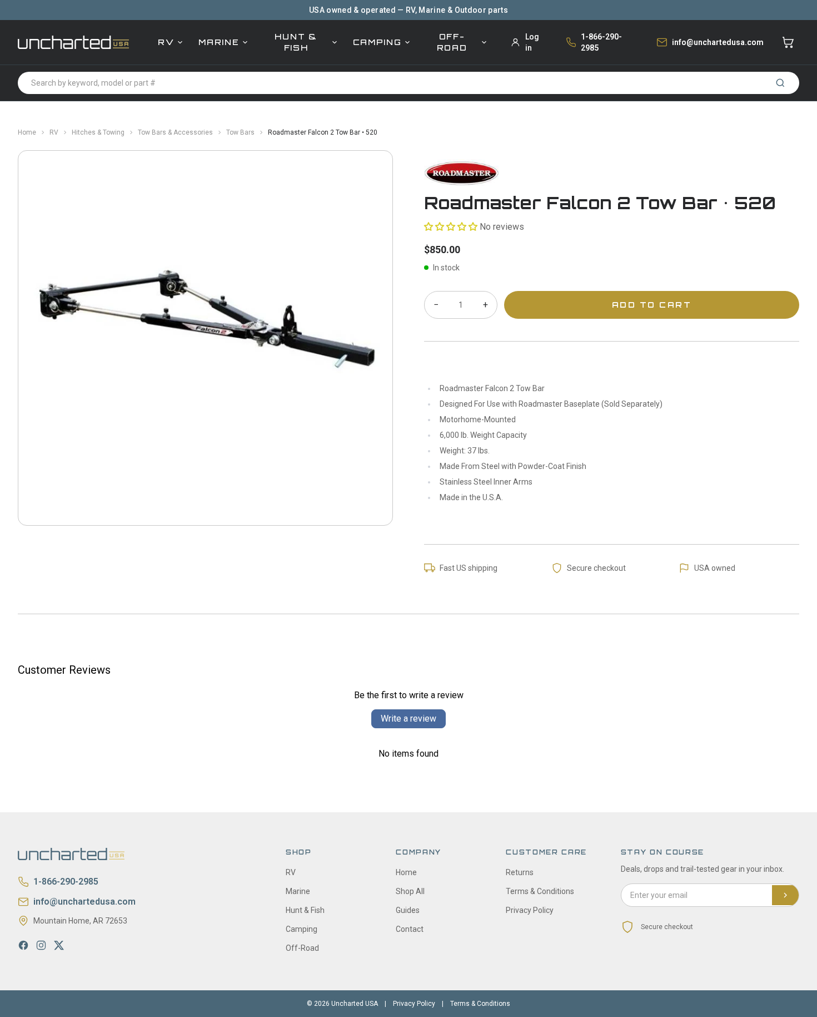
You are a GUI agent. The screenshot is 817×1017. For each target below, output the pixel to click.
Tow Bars (240, 132)
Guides (408, 910)
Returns (520, 872)
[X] (58, 945)
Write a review (408, 718)
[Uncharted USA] (73, 42)
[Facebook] (23, 945)
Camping (377, 42)
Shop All (410, 891)
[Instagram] (41, 945)
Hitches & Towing (98, 132)
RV (166, 42)
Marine (218, 42)
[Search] (780, 83)
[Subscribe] (785, 895)
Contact (410, 929)
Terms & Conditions (540, 891)
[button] (450, 226)
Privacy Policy (530, 910)
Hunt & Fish (296, 42)
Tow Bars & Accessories (175, 132)
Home (27, 132)
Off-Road (452, 42)
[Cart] (788, 42)
